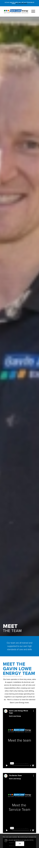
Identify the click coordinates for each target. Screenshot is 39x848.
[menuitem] (32, 11)
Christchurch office (23, 3)
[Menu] (32, 11)
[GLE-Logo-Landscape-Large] (16, 11)
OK (20, 843)
